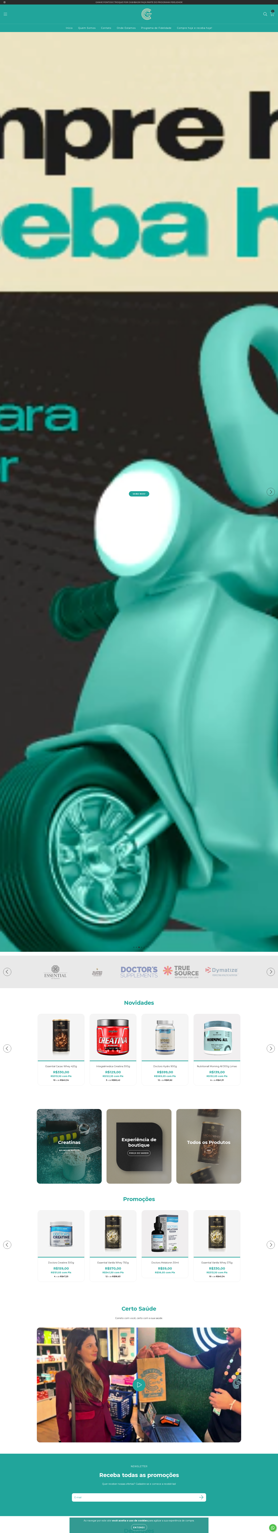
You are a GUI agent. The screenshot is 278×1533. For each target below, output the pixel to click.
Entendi (139, 1527)
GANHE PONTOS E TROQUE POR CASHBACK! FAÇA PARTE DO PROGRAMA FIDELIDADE (139, 2)
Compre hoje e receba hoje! (194, 28)
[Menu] (5, 14)
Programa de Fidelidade (156, 28)
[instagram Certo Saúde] (4, 2)
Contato (106, 28)
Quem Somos (87, 28)
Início (69, 28)
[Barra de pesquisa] (265, 14)
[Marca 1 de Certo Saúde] (55, 971)
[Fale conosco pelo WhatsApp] (272, 1527)
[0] (272, 15)
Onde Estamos (126, 28)
